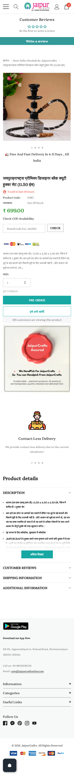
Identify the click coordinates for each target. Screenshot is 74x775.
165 (14, 319)
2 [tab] (35, 147)
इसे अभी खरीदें (37, 311)
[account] (56, 6)
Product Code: (12, 197)
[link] (16, 626)
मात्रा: (6, 274)
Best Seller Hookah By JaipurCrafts (35, 60)
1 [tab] (32, 147)
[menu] (6, 7)
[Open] (9, 765)
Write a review (37, 41)
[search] (16, 6)
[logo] (37, 6)
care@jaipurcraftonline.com (27, 671)
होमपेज (6, 60)
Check (55, 228)
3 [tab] (39, 147)
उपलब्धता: (7, 202)
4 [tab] (42, 147)
